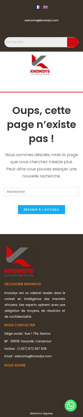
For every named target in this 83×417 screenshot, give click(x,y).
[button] (41, 85)
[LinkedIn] (50, 29)
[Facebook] (32, 29)
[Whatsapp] (71, 406)
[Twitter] (41, 29)
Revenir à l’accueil (42, 210)
